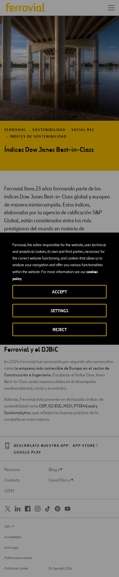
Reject (60, 329)
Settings (59, 311)
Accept (59, 292)
